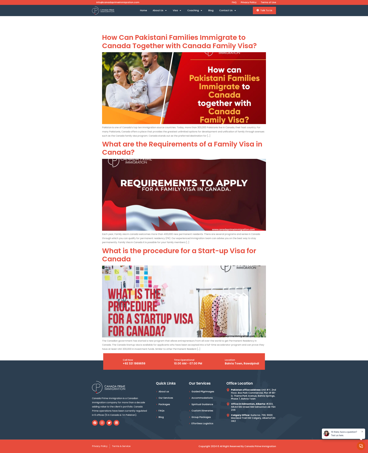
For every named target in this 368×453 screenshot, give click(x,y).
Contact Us (226, 10)
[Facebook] (95, 423)
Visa (175, 10)
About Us (158, 10)
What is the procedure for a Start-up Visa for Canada (179, 255)
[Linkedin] (116, 423)
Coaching (193, 10)
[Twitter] (109, 423)
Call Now (128, 360)
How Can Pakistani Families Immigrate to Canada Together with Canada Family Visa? (179, 42)
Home (143, 10)
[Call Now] (118, 361)
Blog (210, 10)
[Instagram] (102, 423)
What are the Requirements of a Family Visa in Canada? (182, 148)
